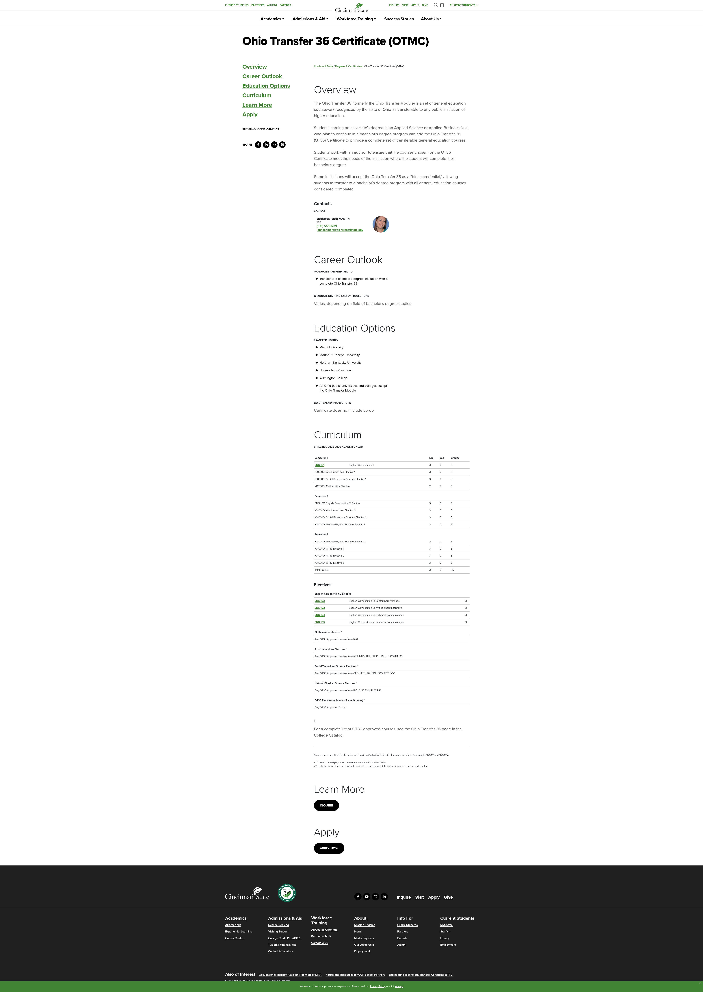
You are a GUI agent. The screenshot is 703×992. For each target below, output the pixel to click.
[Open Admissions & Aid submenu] (327, 19)
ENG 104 (320, 615)
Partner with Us (321, 936)
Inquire (394, 5)
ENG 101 (319, 465)
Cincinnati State (323, 66)
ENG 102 (320, 600)
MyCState (446, 925)
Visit (405, 5)
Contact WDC (319, 943)
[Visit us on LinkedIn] (384, 896)
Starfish (445, 931)
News (358, 931)
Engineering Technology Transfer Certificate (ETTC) (421, 975)
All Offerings (233, 925)
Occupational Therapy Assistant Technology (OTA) (290, 975)
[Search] (435, 5)
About (360, 918)
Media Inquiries (364, 938)
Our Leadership (364, 945)
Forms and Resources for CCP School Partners (355, 975)
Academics (271, 19)
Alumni (272, 5)
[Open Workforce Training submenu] (375, 19)
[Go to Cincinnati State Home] (247, 893)
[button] (700, 983)
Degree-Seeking (278, 925)
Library (444, 938)
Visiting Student (278, 931)
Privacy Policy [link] (378, 986)
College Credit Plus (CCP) (284, 938)
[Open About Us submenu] (440, 19)
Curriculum (256, 95)
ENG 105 (320, 622)
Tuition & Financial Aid (282, 945)
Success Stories (399, 19)
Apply (415, 5)
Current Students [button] (462, 5)
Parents (285, 5)
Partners (257, 5)
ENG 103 (320, 607)
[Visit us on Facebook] (358, 896)
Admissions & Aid (309, 19)
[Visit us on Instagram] (375, 896)
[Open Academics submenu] (283, 19)
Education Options (266, 86)
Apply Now (329, 848)
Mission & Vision (364, 925)
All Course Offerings (324, 930)
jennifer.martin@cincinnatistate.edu (340, 230)
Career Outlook (262, 76)
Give (425, 5)
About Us (429, 19)
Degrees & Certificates (348, 66)
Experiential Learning (238, 931)
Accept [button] (399, 986)
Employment (362, 951)
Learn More (257, 105)
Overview (254, 67)
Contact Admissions (281, 951)
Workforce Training (355, 19)
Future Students (236, 5)
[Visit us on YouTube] (366, 896)
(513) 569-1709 (327, 226)
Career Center (234, 938)
